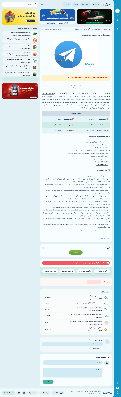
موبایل (105, 29)
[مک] (117, 20)
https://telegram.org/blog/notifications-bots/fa (95, 230)
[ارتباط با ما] (117, 388)
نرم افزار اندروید (96, 29)
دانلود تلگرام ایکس (102, 165)
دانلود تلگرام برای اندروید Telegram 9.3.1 (96, 35)
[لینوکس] (117, 24)
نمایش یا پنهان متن (103, 238)
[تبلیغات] (117, 383)
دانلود (76, 252)
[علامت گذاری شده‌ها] (117, 392)
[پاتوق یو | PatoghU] (107, 4)
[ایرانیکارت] (57, 17)
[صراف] (20, 17)
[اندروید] (117, 29)
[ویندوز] (117, 15)
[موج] (94, 17)
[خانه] (117, 11)
